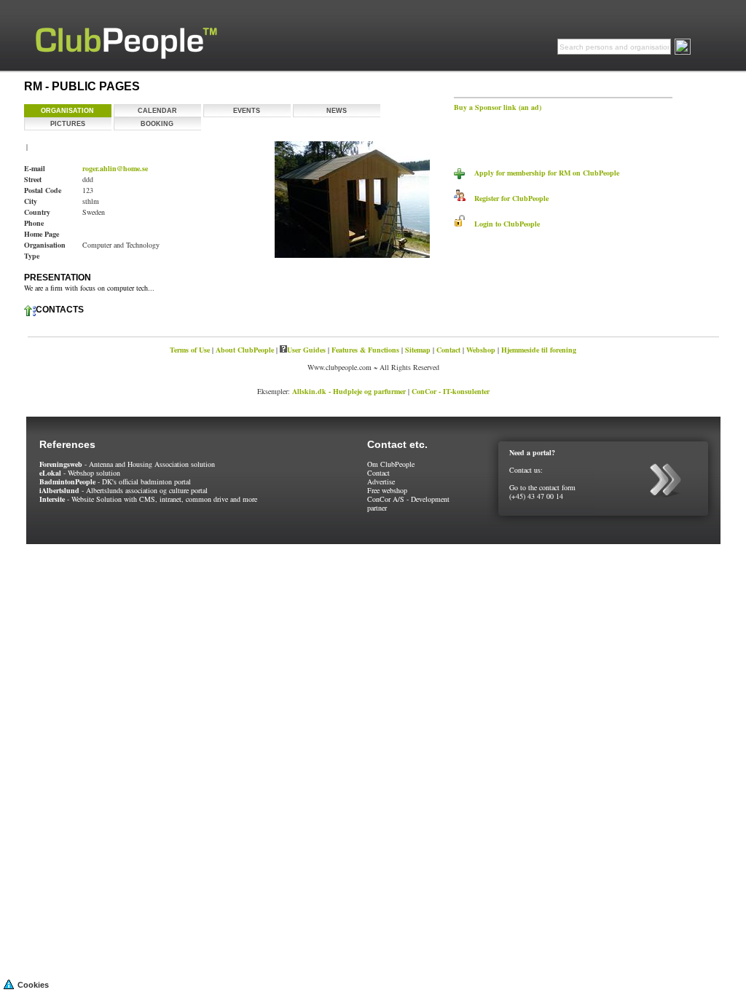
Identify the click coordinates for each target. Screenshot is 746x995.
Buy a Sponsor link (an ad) (497, 107)
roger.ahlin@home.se (115, 168)
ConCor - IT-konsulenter (451, 391)
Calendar (157, 110)
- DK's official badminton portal (115, 481)
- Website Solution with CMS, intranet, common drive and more (148, 499)
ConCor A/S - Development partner (408, 503)
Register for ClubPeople (507, 198)
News (336, 110)
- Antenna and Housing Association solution (127, 464)
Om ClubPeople (391, 464)
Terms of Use (190, 350)
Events (246, 110)
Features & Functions (365, 350)
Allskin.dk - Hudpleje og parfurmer (349, 391)
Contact (448, 350)
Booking (157, 123)
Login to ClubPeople (503, 224)
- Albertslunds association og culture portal (123, 490)
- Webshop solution (79, 473)
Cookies (33, 984)
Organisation (67, 110)
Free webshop (387, 490)
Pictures (67, 123)
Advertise (381, 481)
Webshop (480, 350)
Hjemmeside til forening (538, 350)
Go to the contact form (542, 487)
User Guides (306, 350)
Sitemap (418, 350)
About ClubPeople (245, 350)
